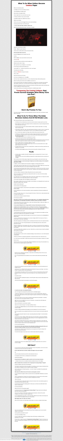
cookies (22, 439)
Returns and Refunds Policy (35, 432)
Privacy (26, 432)
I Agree (24, 439)
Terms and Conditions (29, 432)
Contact (40, 432)
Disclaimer (23, 432)
